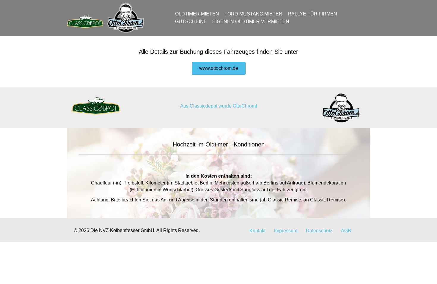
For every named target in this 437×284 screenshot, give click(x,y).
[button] (219, 68)
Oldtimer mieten (197, 13)
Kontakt (257, 230)
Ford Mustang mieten (253, 13)
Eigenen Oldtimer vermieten (250, 21)
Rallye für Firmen (312, 13)
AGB (346, 230)
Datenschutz (319, 230)
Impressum (285, 230)
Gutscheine (191, 21)
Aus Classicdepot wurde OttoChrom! (218, 105)
